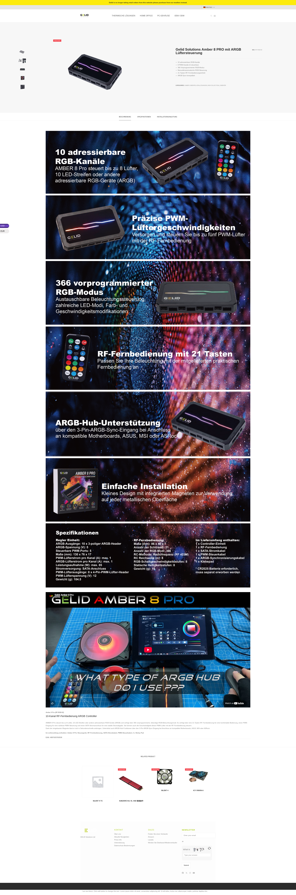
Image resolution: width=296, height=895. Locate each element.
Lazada (150, 840)
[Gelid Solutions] (84, 16)
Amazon (151, 837)
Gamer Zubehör (190, 85)
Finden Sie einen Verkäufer (158, 834)
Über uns (117, 834)
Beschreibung (125, 117)
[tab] (125, 116)
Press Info (118, 840)
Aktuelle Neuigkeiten (121, 837)
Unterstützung (119, 843)
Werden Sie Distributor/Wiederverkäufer (162, 843)
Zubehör (223, 85)
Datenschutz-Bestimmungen (124, 845)
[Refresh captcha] (209, 848)
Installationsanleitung (167, 117)
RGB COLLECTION (213, 85)
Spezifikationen (144, 117)
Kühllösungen (201, 85)
